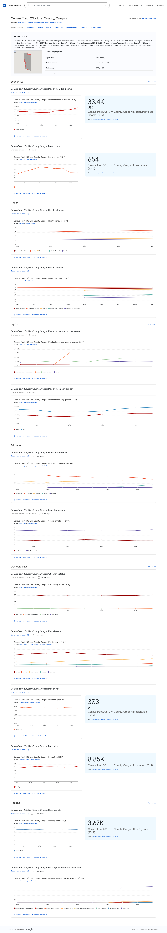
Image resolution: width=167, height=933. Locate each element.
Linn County (21, 22)
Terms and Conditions (139, 929)
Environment (96, 27)
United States (39, 22)
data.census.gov (32, 466)
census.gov (22, 102)
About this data (32, 102)
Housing (84, 27)
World (59, 22)
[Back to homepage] (4, 5)
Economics (30, 27)
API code (27, 136)
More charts (152, 82)
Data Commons (14, 5)
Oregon (30, 22)
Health (40, 27)
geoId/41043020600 (149, 18)
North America (50, 22)
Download (18, 136)
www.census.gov (50, 73)
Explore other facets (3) (20, 635)
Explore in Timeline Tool (40, 136)
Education (58, 27)
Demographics (71, 27)
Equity (48, 27)
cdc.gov (21, 223)
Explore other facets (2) (20, 92)
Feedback (160, 5)
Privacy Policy (153, 929)
